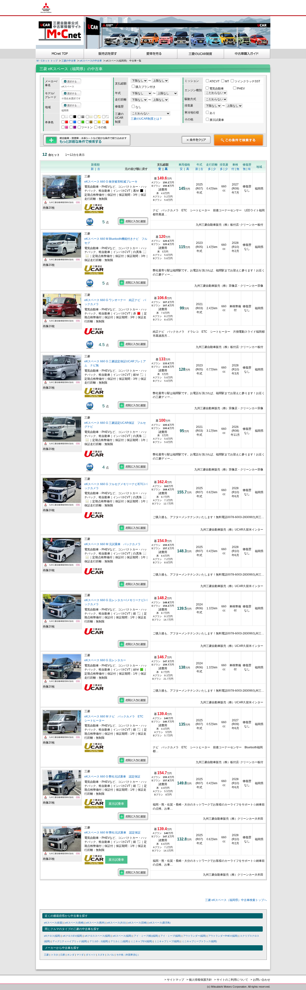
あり (212, 113)
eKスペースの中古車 (91, 60)
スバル (110, 954)
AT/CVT (215, 81)
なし (138, 107)
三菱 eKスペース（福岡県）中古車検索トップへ (236, 900)
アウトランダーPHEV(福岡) (223, 935)
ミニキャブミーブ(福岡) (167, 941)
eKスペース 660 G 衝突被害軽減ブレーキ (110, 181)
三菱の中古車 (68, 60)
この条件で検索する (238, 140)
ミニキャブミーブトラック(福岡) (199, 941)
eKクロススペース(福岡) (98, 935)
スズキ (101, 954)
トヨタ (54, 954)
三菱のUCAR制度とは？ (146, 118)
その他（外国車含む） (128, 954)
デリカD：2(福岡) (98, 941)
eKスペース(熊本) (95, 922)
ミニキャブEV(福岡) (141, 941)
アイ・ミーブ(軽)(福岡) (146, 935)
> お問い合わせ (260, 979)
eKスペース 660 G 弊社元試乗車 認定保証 (112, 776)
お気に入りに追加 (133, 221)
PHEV (241, 88)
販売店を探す (107, 54)
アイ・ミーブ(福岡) (170, 935)
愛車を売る (154, 54)
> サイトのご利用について (231, 979)
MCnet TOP (60, 54)
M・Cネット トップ (47, 60)
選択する (72, 81)
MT (227, 81)
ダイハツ (90, 954)
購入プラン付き (146, 87)
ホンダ (70, 954)
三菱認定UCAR (200, 54)
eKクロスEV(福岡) (72, 935)
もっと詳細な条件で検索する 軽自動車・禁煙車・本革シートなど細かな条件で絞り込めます (87, 140)
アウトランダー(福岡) (194, 935)
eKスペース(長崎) (74, 922)
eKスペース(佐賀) (53, 922)
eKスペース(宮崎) (137, 922)
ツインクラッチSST (247, 81)
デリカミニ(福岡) (119, 941)
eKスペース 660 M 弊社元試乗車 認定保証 (112, 832)
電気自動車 (216, 88)
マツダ (80, 954)
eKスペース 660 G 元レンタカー (105, 660)
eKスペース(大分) (116, 922)
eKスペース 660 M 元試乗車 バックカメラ (112, 544)
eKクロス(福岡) (52, 935)
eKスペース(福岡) (122, 935)
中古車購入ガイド (247, 54)
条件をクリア (196, 140)
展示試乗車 (217, 120)
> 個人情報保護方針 (199, 979)
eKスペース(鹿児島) (159, 922)
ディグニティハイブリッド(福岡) (69, 941)
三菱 (46, 954)
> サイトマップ (174, 979)
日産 (62, 954)
